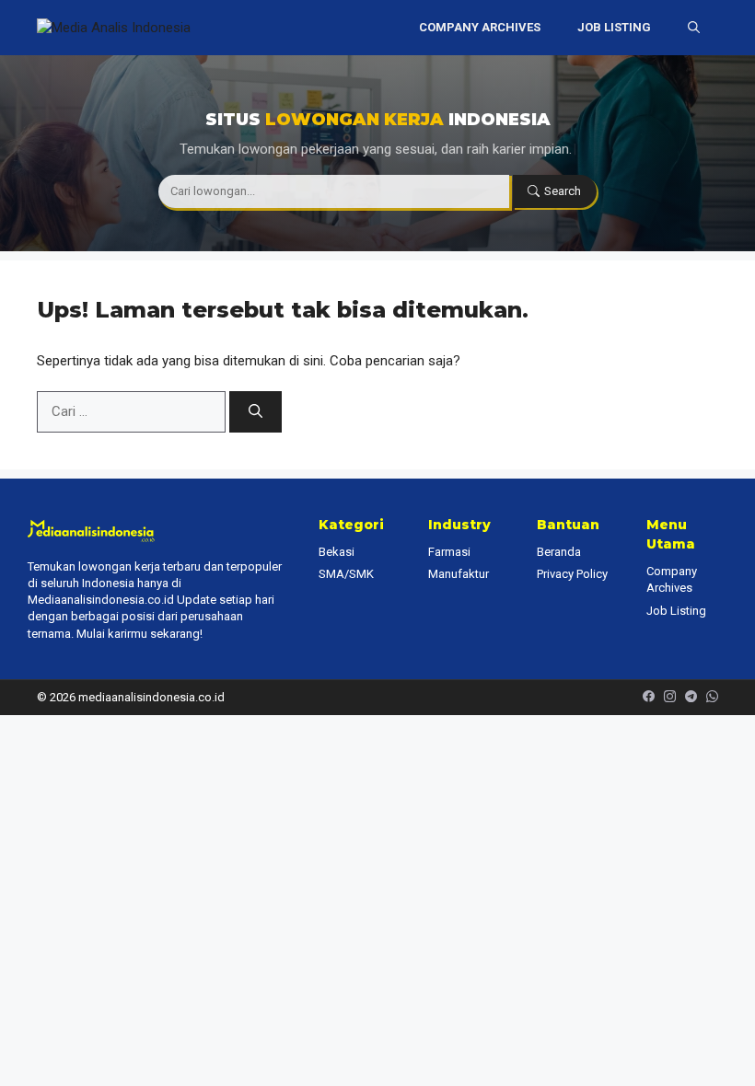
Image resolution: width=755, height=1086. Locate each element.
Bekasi (336, 552)
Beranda (559, 552)
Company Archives (479, 27)
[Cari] (255, 412)
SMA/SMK (346, 574)
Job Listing (614, 27)
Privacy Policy (572, 574)
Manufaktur (458, 574)
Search (562, 191)
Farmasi (449, 552)
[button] (693, 27)
